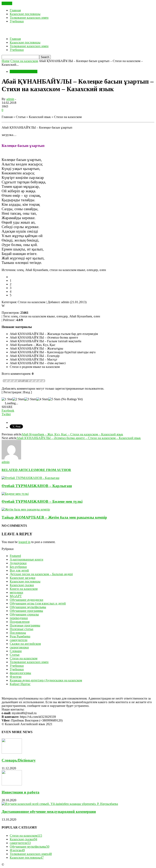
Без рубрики (18, 566)
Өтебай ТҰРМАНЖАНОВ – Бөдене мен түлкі (42, 501)
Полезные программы (25, 625)
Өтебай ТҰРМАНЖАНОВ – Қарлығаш (37, 486)
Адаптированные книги (26, 559)
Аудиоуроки (18, 563)
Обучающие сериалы (24, 614)
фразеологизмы (20, 673)
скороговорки (19, 647)
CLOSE (7, 3)
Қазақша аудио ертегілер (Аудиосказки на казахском (46, 680)
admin (10, 99)
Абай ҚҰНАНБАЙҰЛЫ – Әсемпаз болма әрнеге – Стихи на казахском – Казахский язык (78, 438)
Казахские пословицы (25, 14)
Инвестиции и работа (20, 792)
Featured (15, 556)
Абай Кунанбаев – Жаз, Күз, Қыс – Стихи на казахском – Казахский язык (72, 434)
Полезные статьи (21, 629)
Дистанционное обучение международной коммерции (49, 811)
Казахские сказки (22, 585)
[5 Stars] (54, 399)
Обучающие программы (26, 610)
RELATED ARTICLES (18, 470)
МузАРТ (16, 596)
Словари (16, 651)
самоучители (18, 640)
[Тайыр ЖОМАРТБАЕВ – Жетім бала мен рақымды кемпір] (26, 509)
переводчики (19, 618)
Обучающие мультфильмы (28, 607)
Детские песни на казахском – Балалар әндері (41, 574)
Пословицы (18, 632)
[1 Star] (7, 399)
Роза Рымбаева (20, 636)
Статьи (15, 654)
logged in (24, 542)
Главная (15, 10)
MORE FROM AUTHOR (53, 470)
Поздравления (19, 621)
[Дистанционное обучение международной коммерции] (60, 804)
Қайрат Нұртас (20, 684)
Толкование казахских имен (29, 17)
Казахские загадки (22, 577)
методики (16, 592)
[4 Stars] (42, 399)
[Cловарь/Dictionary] (12, 752)
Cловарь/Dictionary (19, 760)
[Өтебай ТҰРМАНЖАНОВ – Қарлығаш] (30, 478)
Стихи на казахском (23, 71)
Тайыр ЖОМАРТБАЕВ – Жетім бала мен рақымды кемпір (54, 517)
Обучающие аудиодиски (26, 599)
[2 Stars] (18, 399)
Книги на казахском (24, 588)
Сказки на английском (25, 643)
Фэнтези (16, 676)
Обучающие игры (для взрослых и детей (38, 603)
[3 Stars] (30, 399)
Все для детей (19, 570)
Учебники (17, 21)
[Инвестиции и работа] (12, 784)
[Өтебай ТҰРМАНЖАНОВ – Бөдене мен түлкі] (15, 493)
